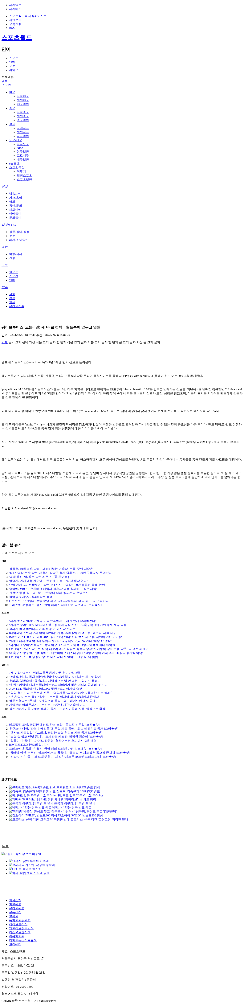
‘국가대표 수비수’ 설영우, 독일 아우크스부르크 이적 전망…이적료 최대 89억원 (62, 645)
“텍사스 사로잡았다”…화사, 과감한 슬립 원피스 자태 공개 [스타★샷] (55, 732)
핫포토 (13, 272)
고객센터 (15, 944)
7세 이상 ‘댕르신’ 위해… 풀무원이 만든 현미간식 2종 (44, 672)
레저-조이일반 (18, 239)
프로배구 (23, 155)
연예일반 (15, 213)
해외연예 (15, 209)
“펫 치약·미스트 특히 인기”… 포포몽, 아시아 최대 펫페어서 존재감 (54, 696)
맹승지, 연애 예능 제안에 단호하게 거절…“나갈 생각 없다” (48, 580)
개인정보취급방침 (21, 928)
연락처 (13, 916)
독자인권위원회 (19, 920)
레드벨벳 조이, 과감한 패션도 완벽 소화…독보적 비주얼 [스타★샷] (54, 724)
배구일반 (23, 159)
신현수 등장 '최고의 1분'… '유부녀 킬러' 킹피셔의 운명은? (48, 592)
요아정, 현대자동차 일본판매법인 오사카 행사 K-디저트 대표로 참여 (55, 676)
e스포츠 (14, 163)
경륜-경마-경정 (19, 231)
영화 (12, 201)
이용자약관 (16, 936)
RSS (12, 27)
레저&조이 (9, 224)
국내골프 (23, 128)
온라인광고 (16, 908)
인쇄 (5, 342)
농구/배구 (15, 140)
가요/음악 (15, 197)
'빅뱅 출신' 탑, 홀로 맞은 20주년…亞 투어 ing (39, 576)
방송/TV (14, 193)
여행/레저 (15, 254)
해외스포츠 (24, 175)
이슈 (5, 287)
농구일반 (23, 151)
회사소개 (15, 900)
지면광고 (15, 904)
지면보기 (15, 20)
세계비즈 (15, 8)
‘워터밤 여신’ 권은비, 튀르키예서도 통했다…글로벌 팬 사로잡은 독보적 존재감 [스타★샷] (69, 752)
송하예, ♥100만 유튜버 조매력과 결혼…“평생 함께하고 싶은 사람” (53, 588)
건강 (12, 258)
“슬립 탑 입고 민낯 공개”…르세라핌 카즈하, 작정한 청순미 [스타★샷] (56, 736)
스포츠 (13, 58)
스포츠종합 (16, 167)
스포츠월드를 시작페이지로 (28, 16)
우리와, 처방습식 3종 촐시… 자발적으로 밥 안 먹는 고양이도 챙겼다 (55, 680)
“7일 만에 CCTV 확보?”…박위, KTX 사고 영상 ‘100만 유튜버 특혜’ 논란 (57, 584)
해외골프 (23, 132)
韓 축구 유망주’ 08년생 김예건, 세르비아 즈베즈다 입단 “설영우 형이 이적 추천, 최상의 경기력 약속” (76, 653)
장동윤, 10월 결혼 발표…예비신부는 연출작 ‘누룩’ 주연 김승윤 (51, 568)
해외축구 (23, 116)
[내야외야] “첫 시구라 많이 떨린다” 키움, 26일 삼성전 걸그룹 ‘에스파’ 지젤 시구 (62, 632)
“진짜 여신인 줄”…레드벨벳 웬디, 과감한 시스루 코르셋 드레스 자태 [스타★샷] (62, 756)
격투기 (21, 171)
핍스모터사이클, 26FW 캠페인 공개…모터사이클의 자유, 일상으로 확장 (57, 708)
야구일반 (23, 104)
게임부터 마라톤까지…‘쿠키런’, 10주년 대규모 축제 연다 (47, 704)
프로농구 (23, 144)
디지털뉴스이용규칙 (23, 940)
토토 (12, 235)
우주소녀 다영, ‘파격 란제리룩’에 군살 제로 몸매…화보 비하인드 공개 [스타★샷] (63, 728)
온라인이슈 (16, 306)
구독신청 (15, 24)
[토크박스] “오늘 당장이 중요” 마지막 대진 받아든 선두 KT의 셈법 (53, 657)
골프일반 (23, 136)
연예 (12, 62)
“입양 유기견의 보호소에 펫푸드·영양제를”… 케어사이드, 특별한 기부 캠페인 (61, 692)
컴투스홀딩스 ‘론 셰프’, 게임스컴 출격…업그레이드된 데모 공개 (52, 700)
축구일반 (23, 120)
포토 (12, 66)
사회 (12, 294)
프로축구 (23, 112)
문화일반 (15, 217)
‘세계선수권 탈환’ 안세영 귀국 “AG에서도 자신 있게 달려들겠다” (52, 620)
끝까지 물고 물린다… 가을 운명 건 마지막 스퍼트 (42, 628)
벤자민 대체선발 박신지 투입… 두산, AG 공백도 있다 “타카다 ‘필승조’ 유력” (60, 641)
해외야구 (23, 100)
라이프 (13, 70)
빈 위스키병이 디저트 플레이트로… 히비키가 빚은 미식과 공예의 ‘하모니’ (59, 684)
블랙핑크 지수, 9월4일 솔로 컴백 (31, 596)
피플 (12, 302)
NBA (20, 148)
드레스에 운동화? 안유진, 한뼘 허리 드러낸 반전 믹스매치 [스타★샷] (55, 604)
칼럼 (12, 298)
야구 (12, 92)
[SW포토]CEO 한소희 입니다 (28, 744)
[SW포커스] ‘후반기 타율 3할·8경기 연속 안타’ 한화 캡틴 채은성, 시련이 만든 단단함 (65, 637)
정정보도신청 (18, 924)
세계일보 (15, 4)
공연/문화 (15, 205)
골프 (12, 124)
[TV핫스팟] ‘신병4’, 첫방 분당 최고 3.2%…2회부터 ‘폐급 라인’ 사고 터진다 (59, 600)
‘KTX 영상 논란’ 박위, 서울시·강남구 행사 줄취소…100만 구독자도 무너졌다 (60, 572)
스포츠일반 (24, 179)
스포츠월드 (17, 37)
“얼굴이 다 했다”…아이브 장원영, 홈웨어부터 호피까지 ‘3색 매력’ (53, 740)
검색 (5, 81)
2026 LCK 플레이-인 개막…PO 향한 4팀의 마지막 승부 (45, 688)
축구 (12, 108)
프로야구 (23, 96)
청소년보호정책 (19, 932)
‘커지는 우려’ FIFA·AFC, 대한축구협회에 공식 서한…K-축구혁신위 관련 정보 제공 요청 (68, 624)
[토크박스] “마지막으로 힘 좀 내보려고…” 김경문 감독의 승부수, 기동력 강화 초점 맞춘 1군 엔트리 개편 (79, 649)
